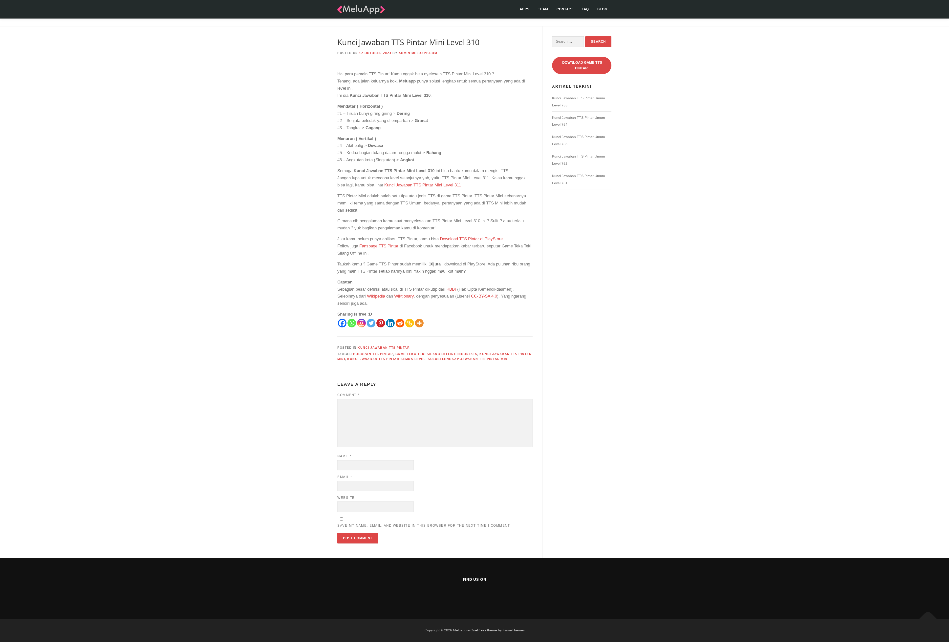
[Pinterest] (380, 323)
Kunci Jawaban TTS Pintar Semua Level (386, 359)
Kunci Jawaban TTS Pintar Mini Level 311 (422, 185)
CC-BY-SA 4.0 (484, 296)
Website (346, 498)
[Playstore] (487, 593)
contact (565, 9)
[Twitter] (371, 323)
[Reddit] (400, 323)
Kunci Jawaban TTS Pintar (384, 347)
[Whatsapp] (351, 323)
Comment (348, 395)
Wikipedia (376, 296)
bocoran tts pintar (373, 354)
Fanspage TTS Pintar (378, 246)
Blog (602, 9)
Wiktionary (404, 296)
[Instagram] (361, 323)
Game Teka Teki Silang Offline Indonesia (436, 354)
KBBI (451, 289)
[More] (419, 323)
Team (543, 9)
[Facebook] (342, 323)
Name (344, 456)
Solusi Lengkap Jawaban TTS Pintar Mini (468, 359)
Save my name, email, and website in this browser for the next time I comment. (424, 525)
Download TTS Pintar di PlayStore (471, 239)
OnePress (478, 630)
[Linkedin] (390, 323)
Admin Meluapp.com (418, 53)
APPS (525, 9)
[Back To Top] (928, 619)
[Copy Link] (409, 323)
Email (344, 477)
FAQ (585, 9)
